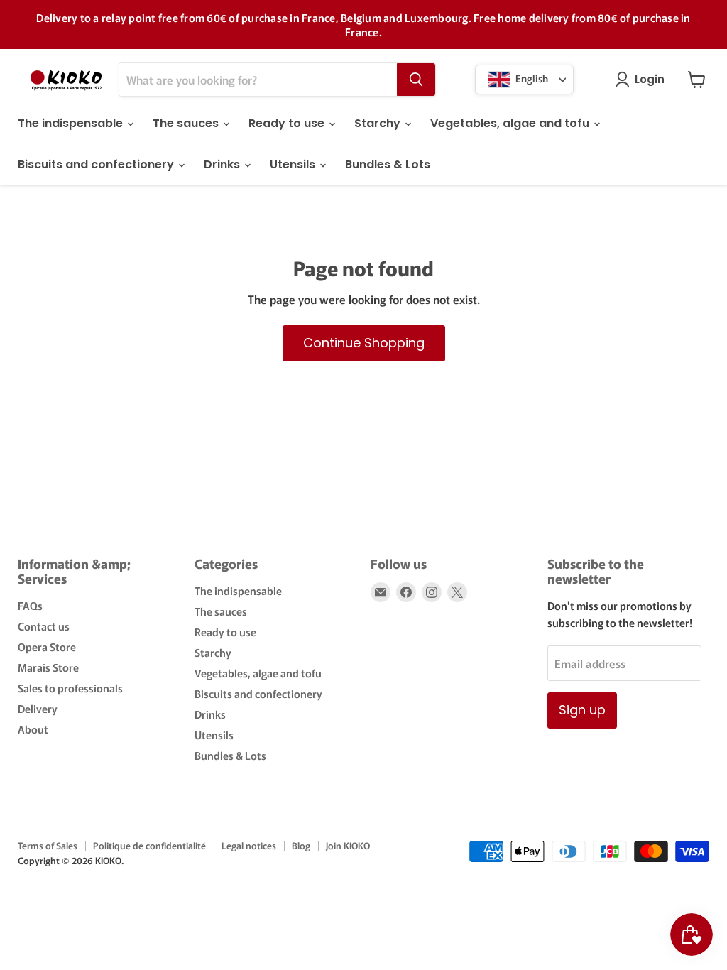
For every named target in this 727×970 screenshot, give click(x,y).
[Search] (416, 79)
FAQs (30, 605)
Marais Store (48, 667)
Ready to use (287, 123)
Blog (301, 845)
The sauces (187, 123)
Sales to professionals (70, 687)
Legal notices (249, 845)
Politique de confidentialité (149, 845)
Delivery (38, 708)
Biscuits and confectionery (97, 164)
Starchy (378, 123)
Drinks (223, 164)
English (530, 78)
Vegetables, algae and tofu (511, 123)
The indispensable (72, 123)
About (33, 728)
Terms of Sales (47, 845)
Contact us (44, 625)
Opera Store (47, 646)
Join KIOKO (348, 845)
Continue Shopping (364, 343)
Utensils (294, 164)
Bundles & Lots (387, 164)
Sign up (582, 710)
